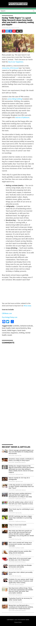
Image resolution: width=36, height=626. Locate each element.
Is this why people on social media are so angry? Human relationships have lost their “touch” (21, 486)
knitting (21, 333)
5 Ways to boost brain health (17, 525)
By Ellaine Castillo (20, 548)
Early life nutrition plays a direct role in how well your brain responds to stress (21, 503)
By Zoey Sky (18, 455)
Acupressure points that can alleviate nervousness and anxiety (20, 566)
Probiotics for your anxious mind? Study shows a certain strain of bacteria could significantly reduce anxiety (21, 581)
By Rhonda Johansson (21, 521)
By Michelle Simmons (20, 462)
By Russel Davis (19, 474)
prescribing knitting (15, 99)
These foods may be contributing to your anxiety (21, 510)
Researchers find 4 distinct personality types (20, 573)
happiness (14, 333)
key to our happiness (15, 62)
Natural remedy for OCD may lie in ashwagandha (19, 478)
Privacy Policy (18, 622)
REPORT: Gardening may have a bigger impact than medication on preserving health (20, 517)
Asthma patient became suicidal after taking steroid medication (20, 552)
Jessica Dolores (15, 27)
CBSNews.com (7, 313)
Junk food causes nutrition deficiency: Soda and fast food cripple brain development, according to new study (20, 495)
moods (9, 335)
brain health (6, 328)
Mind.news (27, 306)
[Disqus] (18, 369)
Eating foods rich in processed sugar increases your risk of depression (20, 559)
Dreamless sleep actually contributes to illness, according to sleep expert (21, 459)
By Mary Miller (18, 569)
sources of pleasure (22, 117)
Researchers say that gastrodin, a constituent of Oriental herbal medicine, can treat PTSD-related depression (21, 607)
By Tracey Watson (19, 584)
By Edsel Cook (19, 481)
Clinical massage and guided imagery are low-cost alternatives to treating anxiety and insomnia (21, 451)
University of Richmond (10, 68)
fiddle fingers (12, 330)
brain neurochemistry (19, 328)
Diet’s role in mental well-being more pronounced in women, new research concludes (20, 544)
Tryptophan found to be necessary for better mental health (20, 599)
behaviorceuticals (26, 326)
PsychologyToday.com (9, 317)
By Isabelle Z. (19, 595)
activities (16, 326)
